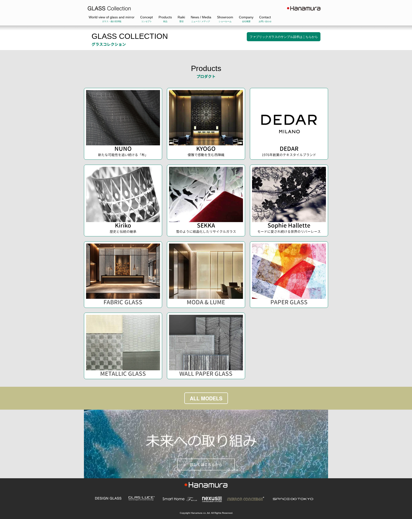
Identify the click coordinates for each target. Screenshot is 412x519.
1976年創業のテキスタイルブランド (289, 155)
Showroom (225, 17)
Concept (146, 17)
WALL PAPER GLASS (205, 374)
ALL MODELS (206, 398)
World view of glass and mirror (111, 17)
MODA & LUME (206, 302)
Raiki (181, 17)
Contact (265, 17)
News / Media (201, 17)
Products (165, 17)
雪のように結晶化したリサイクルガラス (206, 231)
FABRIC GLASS (122, 302)
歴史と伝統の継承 (123, 231)
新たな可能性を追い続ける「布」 (123, 155)
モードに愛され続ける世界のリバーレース (289, 231)
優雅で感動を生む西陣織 (206, 155)
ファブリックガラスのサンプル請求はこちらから (284, 36)
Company (246, 17)
